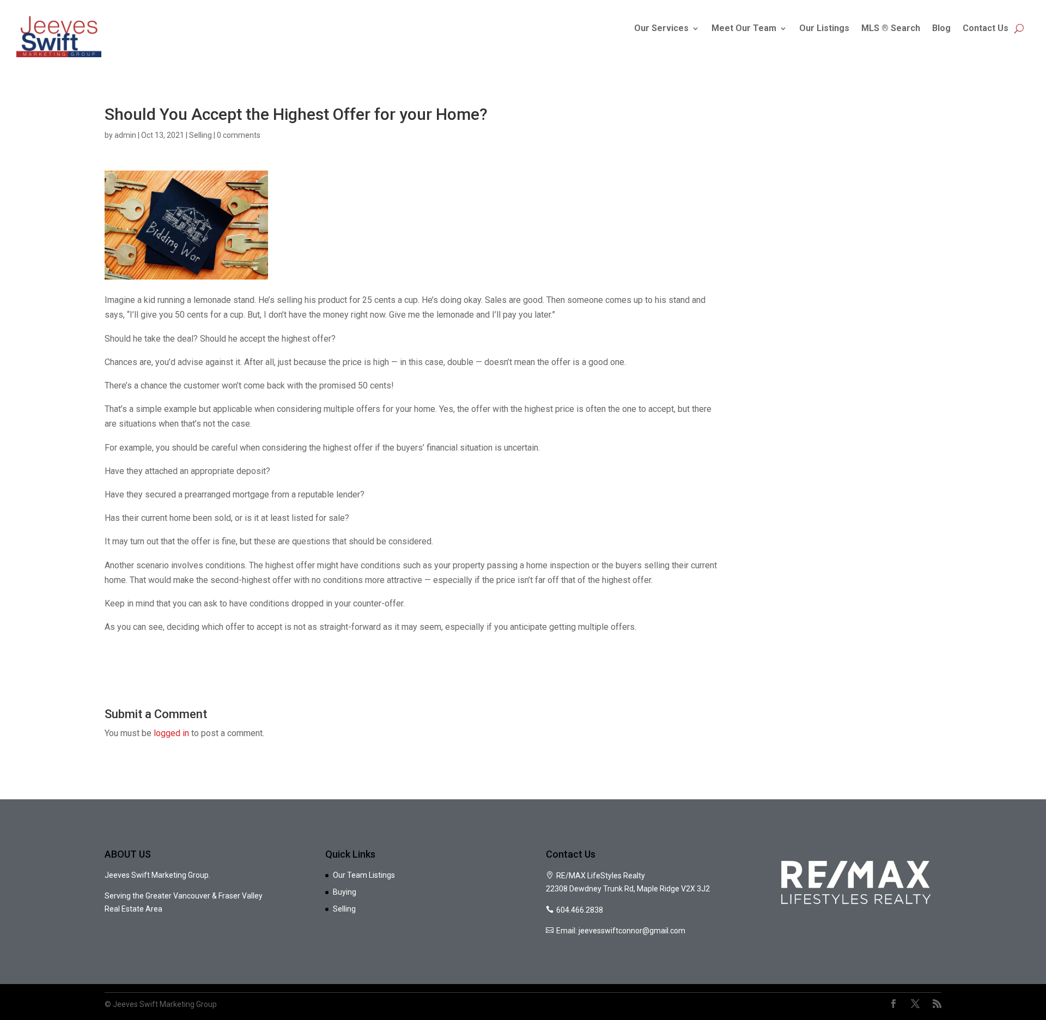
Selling (200, 135)
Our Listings (824, 28)
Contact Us (985, 28)
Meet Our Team (743, 28)
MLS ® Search (890, 28)
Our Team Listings (364, 875)
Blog (941, 28)
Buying (344, 892)
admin (125, 135)
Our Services (661, 28)
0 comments (238, 135)
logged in (171, 733)
